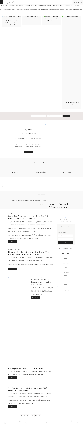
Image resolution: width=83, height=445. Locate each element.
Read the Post (13, 241)
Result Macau (11, 213)
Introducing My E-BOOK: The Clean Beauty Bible (11, 22)
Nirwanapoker (25, 146)
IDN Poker (24, 143)
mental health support (37, 399)
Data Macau (15, 263)
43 (32, 415)
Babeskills (10, 2)
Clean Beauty (66, 172)
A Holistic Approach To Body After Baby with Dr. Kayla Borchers (41, 282)
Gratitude (15, 172)
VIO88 (25, 234)
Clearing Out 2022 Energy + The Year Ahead (25, 369)
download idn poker (45, 5)
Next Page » (37, 415)
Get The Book (28, 151)
